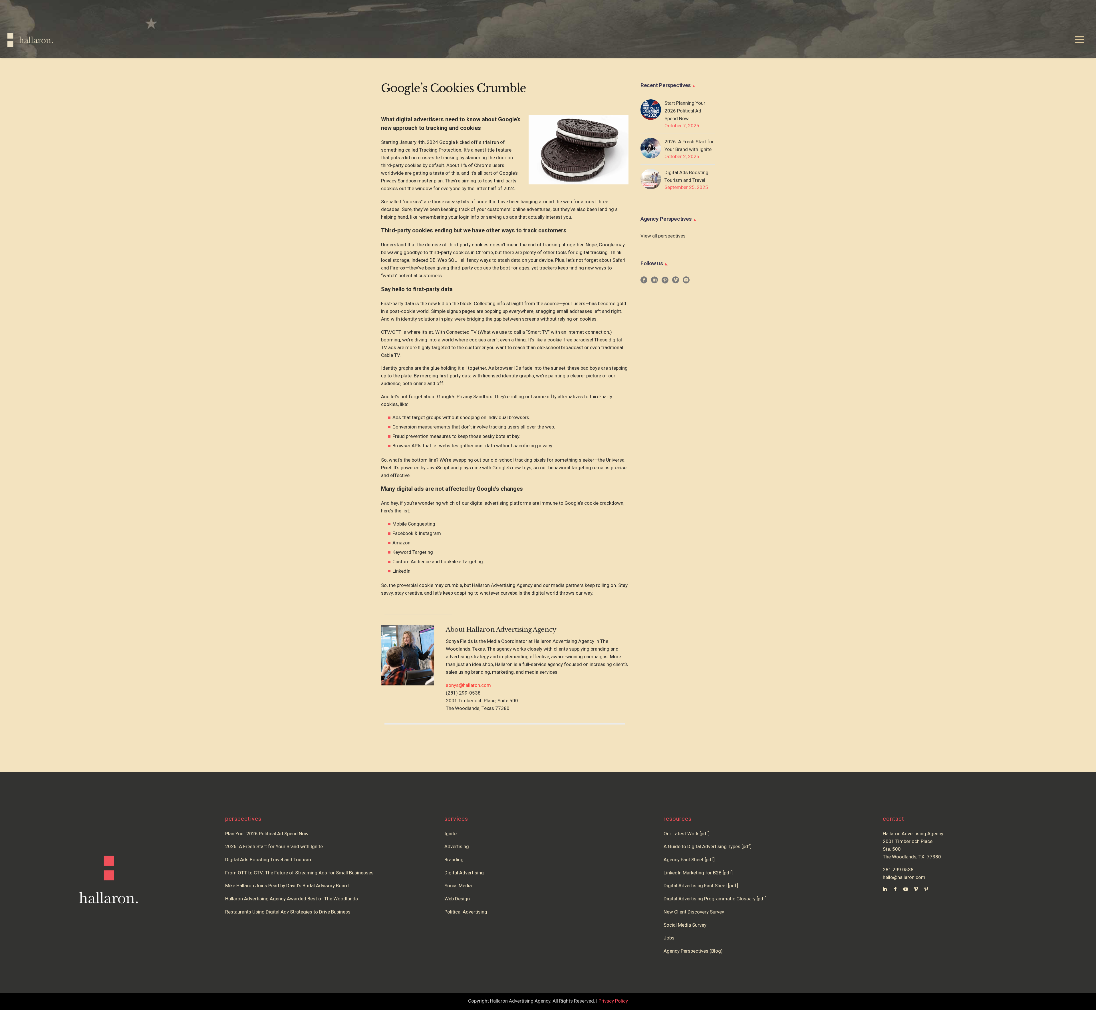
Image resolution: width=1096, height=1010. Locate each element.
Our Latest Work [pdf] (687, 833)
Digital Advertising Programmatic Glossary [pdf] (715, 899)
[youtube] (686, 282)
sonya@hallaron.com (468, 685)
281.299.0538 (898, 869)
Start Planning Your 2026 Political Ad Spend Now (684, 110)
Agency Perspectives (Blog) (693, 951)
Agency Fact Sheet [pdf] (689, 859)
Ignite (450, 833)
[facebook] (643, 282)
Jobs (669, 938)
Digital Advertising (464, 873)
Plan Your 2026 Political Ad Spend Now (267, 833)
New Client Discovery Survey (694, 912)
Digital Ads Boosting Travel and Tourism (268, 859)
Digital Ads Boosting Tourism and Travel (686, 176)
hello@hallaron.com (904, 877)
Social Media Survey (685, 925)
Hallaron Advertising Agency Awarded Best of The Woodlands (291, 899)
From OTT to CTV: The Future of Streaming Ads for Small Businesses (299, 873)
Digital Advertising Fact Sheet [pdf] (701, 885)
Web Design (457, 899)
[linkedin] (654, 282)
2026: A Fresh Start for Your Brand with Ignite (689, 145)
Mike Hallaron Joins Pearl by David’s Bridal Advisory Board (287, 885)
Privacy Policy (613, 1001)
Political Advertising (465, 912)
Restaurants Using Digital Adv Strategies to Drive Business (287, 912)
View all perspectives (663, 236)
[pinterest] (665, 282)
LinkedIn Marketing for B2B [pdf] (699, 873)
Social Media (458, 885)
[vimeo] (675, 282)
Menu (1079, 40)
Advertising (456, 846)
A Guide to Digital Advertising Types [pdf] (708, 846)
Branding (454, 859)
